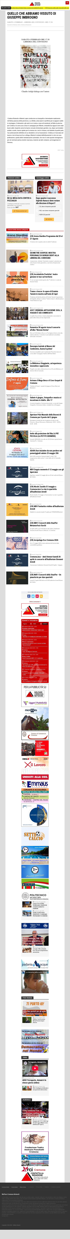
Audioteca (27, 1100)
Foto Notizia (27, 998)
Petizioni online (14, 178)
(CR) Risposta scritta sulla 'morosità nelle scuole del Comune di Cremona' (46, 8)
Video (25, 1057)
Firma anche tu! (21, 211)
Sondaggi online (42, 178)
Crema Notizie (14, 1187)
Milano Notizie (23, 1187)
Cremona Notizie (5, 1187)
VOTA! (49, 219)
